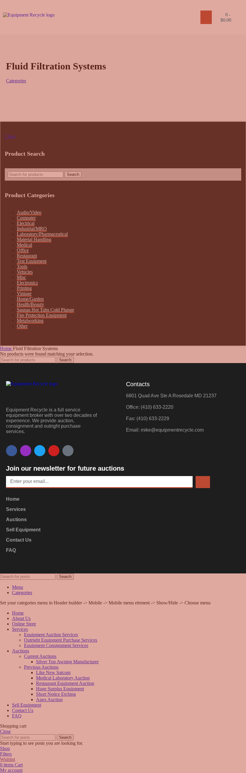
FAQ (11, 550)
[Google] (68, 450)
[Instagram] (25, 450)
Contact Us (19, 539)
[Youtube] (53, 450)
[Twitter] (39, 450)
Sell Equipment (23, 529)
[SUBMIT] (203, 482)
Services (16, 509)
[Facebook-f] (11, 450)
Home (13, 499)
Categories (16, 80)
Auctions (16, 519)
